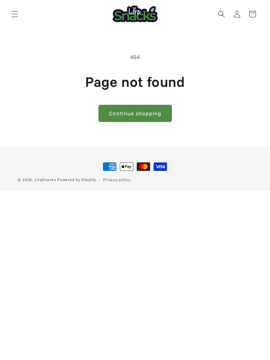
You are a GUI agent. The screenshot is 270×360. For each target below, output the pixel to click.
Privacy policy (116, 179)
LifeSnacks (45, 179)
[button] (14, 14)
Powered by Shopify (76, 179)
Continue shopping (135, 113)
